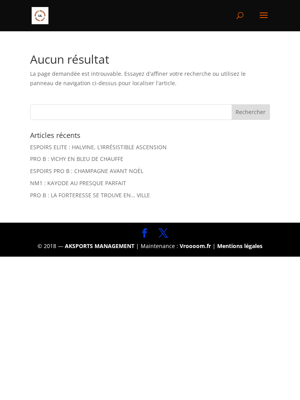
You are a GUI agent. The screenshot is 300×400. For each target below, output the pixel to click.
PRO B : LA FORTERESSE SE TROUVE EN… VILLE (90, 195)
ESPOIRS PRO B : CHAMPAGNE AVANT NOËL (86, 171)
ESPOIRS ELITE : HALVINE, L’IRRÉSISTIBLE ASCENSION (98, 147)
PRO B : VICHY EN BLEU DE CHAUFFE (76, 158)
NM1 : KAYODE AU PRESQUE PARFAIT (78, 183)
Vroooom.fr (195, 246)
